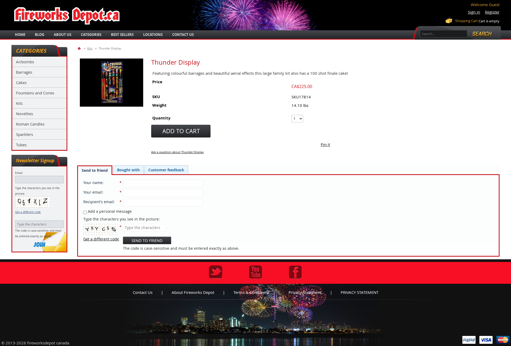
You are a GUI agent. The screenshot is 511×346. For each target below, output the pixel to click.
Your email (92, 192)
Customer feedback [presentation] (166, 169)
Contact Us (183, 34)
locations (153, 34)
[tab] (94, 170)
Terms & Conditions (251, 292)
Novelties (24, 113)
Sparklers (24, 134)
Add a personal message (109, 211)
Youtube (255, 272)
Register (492, 12)
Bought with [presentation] (128, 169)
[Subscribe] (39, 244)
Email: (19, 173)
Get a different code (28, 212)
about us (62, 34)
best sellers (122, 34)
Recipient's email (98, 201)
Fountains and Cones (35, 92)
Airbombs (25, 61)
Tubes (21, 144)
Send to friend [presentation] (95, 170)
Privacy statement (305, 292)
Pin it (325, 144)
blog (39, 34)
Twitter (215, 272)
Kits (19, 103)
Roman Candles (30, 124)
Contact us (143, 292)
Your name (92, 182)
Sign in (474, 12)
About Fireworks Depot (193, 292)
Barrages (24, 72)
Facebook (295, 272)
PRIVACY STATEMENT (359, 292)
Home (20, 34)
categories (91, 34)
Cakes (21, 82)
